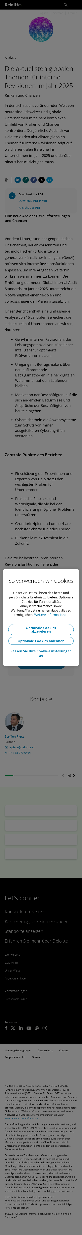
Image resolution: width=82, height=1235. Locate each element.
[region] (41, 617)
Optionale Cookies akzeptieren (41, 630)
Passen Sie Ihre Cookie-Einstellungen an (41, 653)
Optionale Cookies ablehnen (41, 641)
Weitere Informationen (51, 615)
